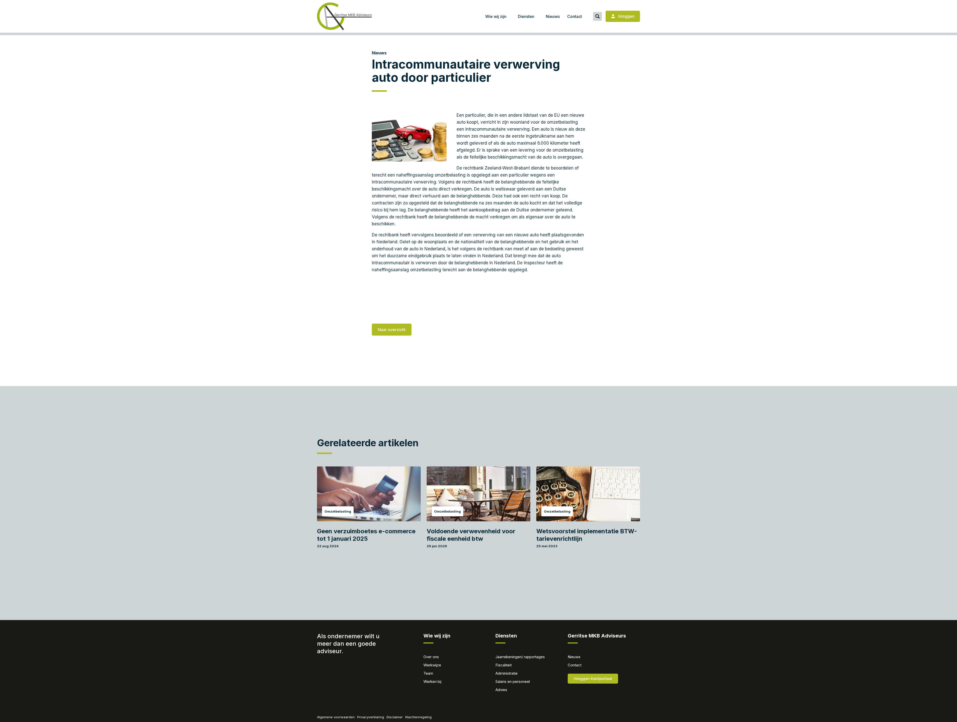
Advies (501, 689)
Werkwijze (432, 665)
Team (428, 673)
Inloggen (626, 16)
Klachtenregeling (418, 717)
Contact (574, 16)
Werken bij (432, 681)
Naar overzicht (391, 329)
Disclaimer (395, 717)
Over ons (431, 656)
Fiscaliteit (503, 665)
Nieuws (553, 16)
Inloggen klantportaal (593, 678)
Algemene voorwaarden (336, 717)
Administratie (506, 673)
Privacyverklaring (370, 717)
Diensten (526, 16)
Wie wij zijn (495, 16)
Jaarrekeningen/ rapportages (520, 656)
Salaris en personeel (512, 681)
